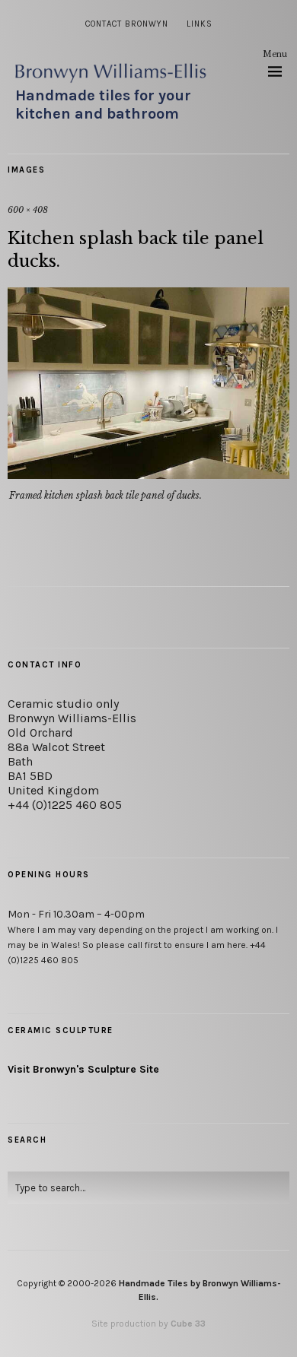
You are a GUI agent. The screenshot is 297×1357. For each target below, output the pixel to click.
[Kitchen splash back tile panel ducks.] (148, 474)
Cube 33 (188, 1323)
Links (199, 24)
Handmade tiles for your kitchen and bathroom (103, 104)
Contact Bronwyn (126, 24)
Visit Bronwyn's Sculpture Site (83, 1069)
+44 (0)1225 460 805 (65, 804)
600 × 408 (28, 210)
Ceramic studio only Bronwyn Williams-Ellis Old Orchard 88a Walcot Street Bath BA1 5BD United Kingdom (72, 746)
